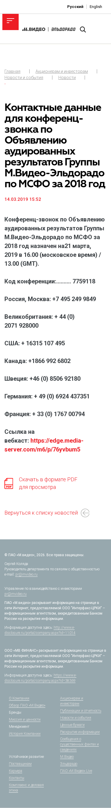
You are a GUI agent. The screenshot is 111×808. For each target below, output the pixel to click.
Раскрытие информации (80, 732)
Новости (67, 77)
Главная (12, 71)
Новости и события (23, 77)
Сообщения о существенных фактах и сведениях (79, 744)
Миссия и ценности (25, 719)
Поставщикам (20, 764)
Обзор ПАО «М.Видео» (27, 705)
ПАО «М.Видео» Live (76, 771)
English (96, 6)
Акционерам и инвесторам (62, 71)
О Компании (19, 698)
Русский (75, 6)
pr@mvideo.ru (26, 574)
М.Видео (67, 757)
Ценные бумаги (72, 725)
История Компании (25, 734)
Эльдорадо (68, 764)
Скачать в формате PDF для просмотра (48, 483)
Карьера (15, 771)
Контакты (16, 778)
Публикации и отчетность (80, 711)
